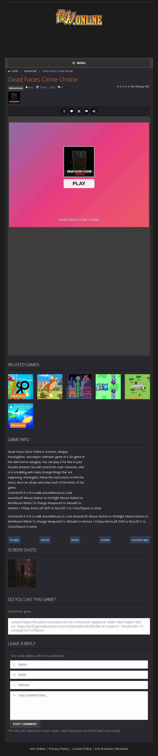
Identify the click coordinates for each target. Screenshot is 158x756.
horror (45, 540)
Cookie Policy (82, 749)
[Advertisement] (83, 41)
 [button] (86, 111)
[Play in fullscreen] (79, 111)
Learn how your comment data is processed (90, 731)
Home (15, 71)
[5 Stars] (128, 86)
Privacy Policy (59, 749)
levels (75, 540)
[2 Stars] (120, 86)
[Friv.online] (79, 17)
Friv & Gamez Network (111, 749)
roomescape (140, 540)
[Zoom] (22, 573)
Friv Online (37, 749)
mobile (105, 540)
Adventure (30, 71)
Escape (14, 540)
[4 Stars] (126, 86)
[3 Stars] (123, 86)
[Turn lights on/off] (64, 111)
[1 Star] (118, 86)
